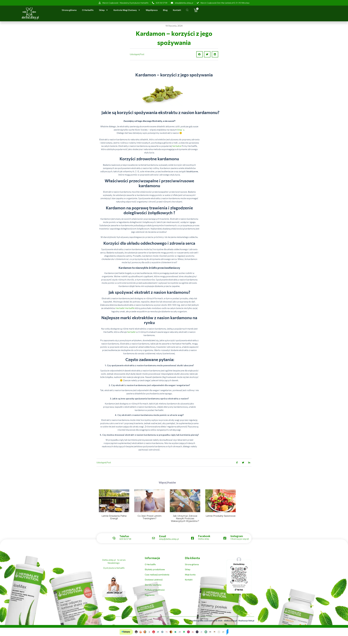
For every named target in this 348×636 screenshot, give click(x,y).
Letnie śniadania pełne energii (114, 517)
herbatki (131, 332)
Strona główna (69, 10)
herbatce (176, 146)
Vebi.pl (251, 620)
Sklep (102, 10)
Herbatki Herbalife (125, 308)
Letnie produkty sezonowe (220, 516)
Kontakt (177, 10)
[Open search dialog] (187, 10)
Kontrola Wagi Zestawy (125, 10)
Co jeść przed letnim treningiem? (149, 517)
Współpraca (152, 10)
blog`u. (181, 129)
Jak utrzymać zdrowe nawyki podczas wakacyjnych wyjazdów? (185, 518)
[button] (199, 54)
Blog (165, 10)
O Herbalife (88, 10)
